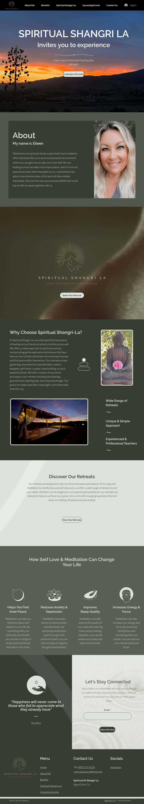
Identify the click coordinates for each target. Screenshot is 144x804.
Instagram (115, 767)
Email (106, 710)
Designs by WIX (110, 800)
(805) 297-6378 (86, 767)
